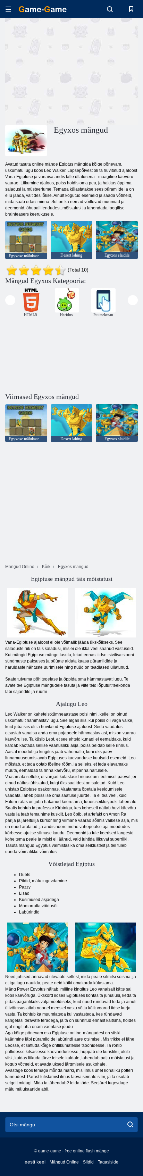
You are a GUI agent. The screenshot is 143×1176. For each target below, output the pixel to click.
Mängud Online (64, 1162)
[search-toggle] (109, 9)
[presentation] (10, 300)
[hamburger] (8, 9)
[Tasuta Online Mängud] (42, 9)
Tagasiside (108, 1162)
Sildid (88, 1162)
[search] (130, 1124)
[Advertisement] (64, 70)
